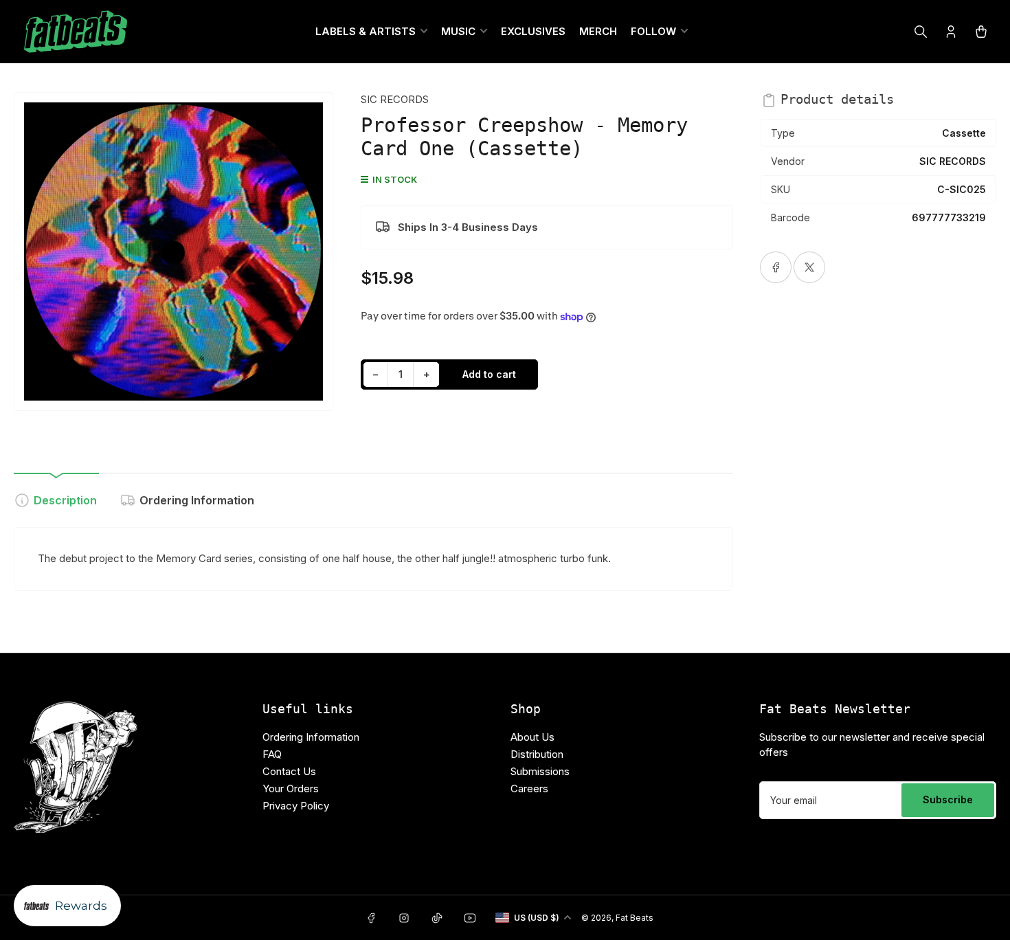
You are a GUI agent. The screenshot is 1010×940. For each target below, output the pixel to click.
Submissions (540, 771)
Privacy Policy (295, 805)
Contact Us (289, 771)
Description (65, 500)
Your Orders (290, 788)
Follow (653, 31)
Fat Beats (634, 918)
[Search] (921, 31)
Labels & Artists (365, 31)
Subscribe (948, 799)
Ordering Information (196, 500)
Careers (529, 788)
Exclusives (533, 31)
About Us (532, 736)
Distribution (536, 754)
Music (458, 31)
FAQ (272, 754)
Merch (598, 31)
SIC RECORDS (395, 99)
